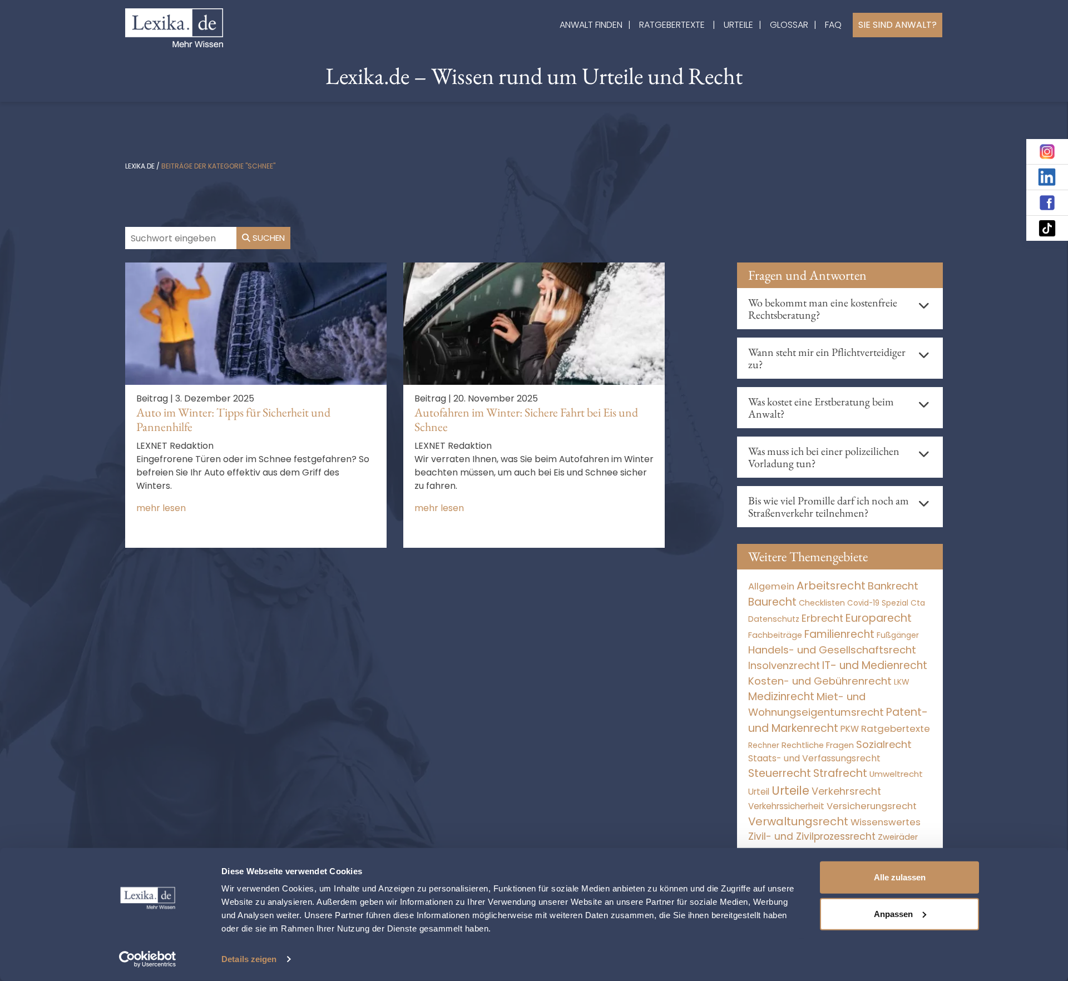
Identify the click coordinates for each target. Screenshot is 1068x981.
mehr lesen (161, 508)
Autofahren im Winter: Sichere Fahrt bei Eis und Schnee (526, 419)
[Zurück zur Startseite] (174, 27)
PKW (849, 729)
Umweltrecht (896, 774)
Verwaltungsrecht (798, 821)
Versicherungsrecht (872, 806)
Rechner (763, 745)
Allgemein (771, 586)
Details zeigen (248, 959)
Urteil (758, 791)
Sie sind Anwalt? (897, 24)
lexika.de (140, 166)
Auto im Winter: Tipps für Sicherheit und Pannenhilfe (233, 419)
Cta (918, 603)
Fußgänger (898, 635)
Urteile (738, 24)
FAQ (833, 24)
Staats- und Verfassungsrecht (814, 758)
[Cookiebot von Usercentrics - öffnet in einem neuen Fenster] (147, 959)
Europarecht (879, 618)
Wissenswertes (886, 822)
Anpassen (893, 913)
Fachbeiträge (775, 635)
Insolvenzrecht (784, 665)
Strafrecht (840, 773)
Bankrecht (893, 586)
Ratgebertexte (672, 24)
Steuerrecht (779, 773)
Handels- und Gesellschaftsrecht (832, 650)
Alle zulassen (900, 877)
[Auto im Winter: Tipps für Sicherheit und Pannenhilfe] (256, 322)
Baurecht (772, 602)
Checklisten (822, 602)
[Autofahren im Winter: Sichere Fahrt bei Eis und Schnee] (534, 322)
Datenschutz (773, 619)
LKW (901, 681)
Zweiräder (898, 837)
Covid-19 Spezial (877, 603)
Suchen (267, 238)
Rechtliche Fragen (818, 745)
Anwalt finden (591, 24)
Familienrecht (839, 634)
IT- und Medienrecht (874, 665)
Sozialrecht (884, 744)
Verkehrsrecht (846, 791)
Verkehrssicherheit (786, 806)
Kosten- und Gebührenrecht (820, 681)
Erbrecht (822, 618)
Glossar (789, 24)
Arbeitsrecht (831, 585)
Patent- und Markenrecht (838, 720)
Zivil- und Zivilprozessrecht (812, 836)
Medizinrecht (781, 696)
